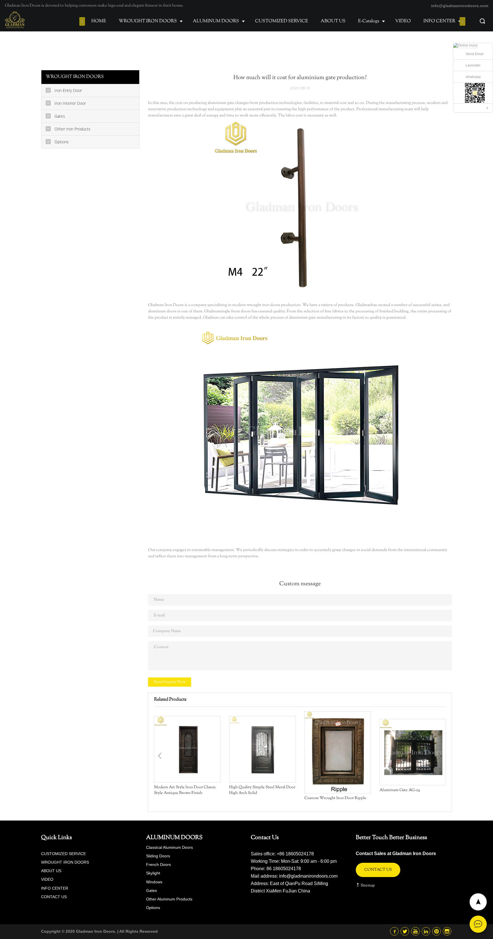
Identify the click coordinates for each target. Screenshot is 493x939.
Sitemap (367, 885)
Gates (151, 890)
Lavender (473, 65)
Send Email (475, 54)
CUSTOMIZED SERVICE (281, 21)
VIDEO (403, 21)
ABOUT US (333, 21)
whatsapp (473, 77)
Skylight (153, 873)
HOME (98, 21)
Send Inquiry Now (169, 682)
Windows (154, 882)
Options (153, 907)
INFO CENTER (439, 21)
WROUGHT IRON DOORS (148, 21)
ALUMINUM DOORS (216, 21)
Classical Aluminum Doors (169, 847)
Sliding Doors (158, 856)
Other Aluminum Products (169, 899)
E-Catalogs (368, 21)
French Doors (158, 864)
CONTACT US (54, 896)
